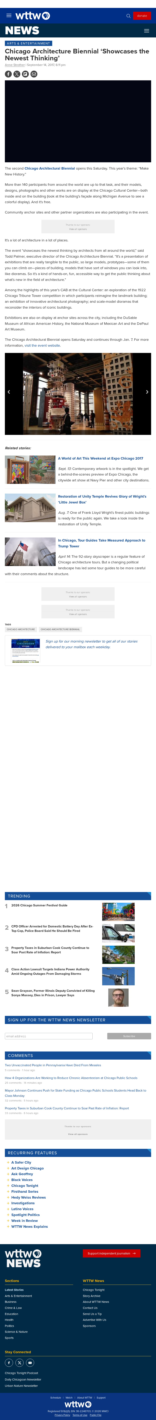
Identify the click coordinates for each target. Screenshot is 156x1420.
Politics (9, 1326)
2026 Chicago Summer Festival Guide (39, 905)
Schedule (55, 1397)
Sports (9, 1338)
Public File (95, 1415)
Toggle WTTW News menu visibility (149, 30)
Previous (9, 392)
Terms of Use (80, 1415)
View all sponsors (78, 229)
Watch (69, 1397)
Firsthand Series (24, 1191)
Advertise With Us (94, 1320)
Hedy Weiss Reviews (28, 1197)
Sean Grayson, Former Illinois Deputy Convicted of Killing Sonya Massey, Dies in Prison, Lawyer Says (53, 992)
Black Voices (22, 1179)
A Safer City (21, 1162)
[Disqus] (78, 721)
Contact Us (90, 1308)
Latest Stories (14, 1290)
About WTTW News (96, 1302)
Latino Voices (22, 1209)
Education (11, 1314)
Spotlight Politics (25, 1214)
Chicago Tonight (24, 1185)
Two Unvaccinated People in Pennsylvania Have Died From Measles (53, 1065)
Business (10, 1302)
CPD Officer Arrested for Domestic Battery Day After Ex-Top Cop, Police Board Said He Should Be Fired (52, 928)
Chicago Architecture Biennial (60, 629)
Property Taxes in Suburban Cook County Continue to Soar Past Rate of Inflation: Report (50, 950)
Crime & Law (13, 1308)
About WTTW (84, 1397)
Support (101, 1397)
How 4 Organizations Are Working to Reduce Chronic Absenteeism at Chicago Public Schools (71, 1078)
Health (9, 1320)
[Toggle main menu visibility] (9, 15)
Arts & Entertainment (28, 43)
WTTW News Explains (30, 1226)
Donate (142, 16)
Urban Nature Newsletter (21, 1386)
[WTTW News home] (22, 30)
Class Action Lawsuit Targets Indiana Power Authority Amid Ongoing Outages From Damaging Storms (50, 971)
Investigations (23, 1203)
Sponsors (89, 1326)
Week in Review (24, 1220)
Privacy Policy (62, 1415)
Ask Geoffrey (22, 1174)
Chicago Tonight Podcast (21, 1373)
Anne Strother (15, 65)
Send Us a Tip (92, 1314)
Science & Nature (16, 1332)
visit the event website (42, 345)
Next (147, 392)
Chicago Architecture (21, 629)
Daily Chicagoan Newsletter (23, 1379)
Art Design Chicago (27, 1168)
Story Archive (91, 1296)
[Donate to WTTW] (78, 1404)
